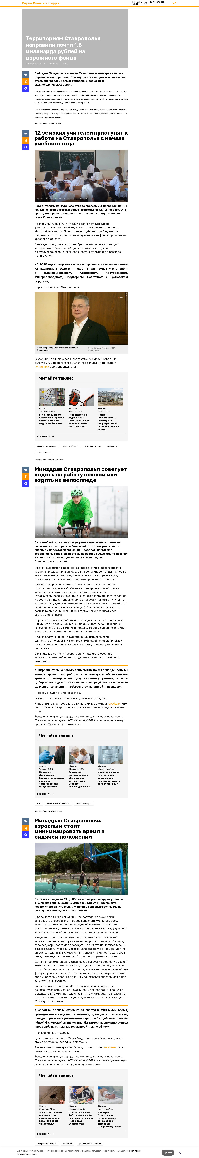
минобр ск (112, 446)
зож (38, 803)
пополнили (42, 366)
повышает (109, 1047)
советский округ (70, 446)
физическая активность (58, 803)
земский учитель (93, 446)
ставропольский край (46, 446)
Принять (168, 1152)
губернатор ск (43, 452)
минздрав (67, 1143)
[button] (81, 176)
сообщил (114, 703)
